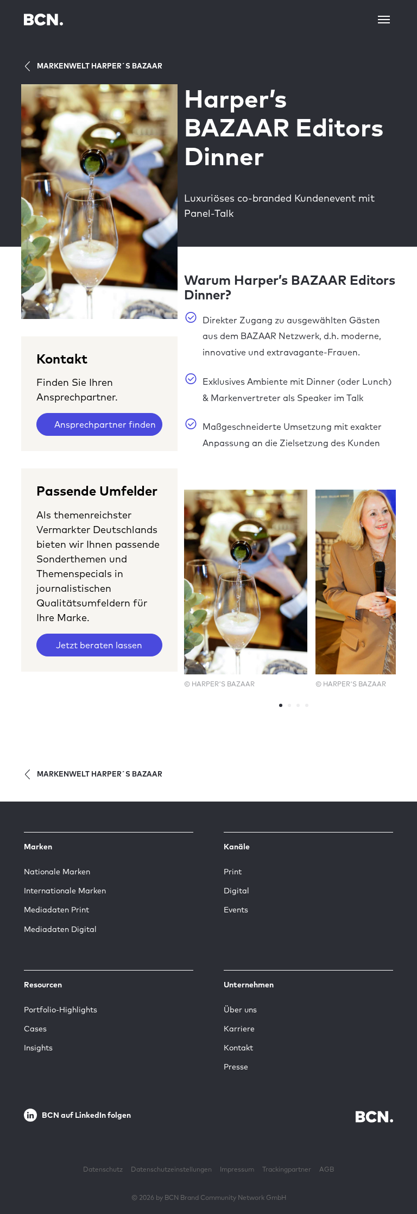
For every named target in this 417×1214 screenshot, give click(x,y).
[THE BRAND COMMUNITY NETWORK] (43, 19)
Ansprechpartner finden (105, 424)
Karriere (239, 1029)
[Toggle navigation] (384, 19)
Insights (38, 1048)
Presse (236, 1067)
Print (233, 872)
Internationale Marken (65, 891)
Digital (236, 891)
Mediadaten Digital (60, 929)
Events (236, 910)
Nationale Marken (57, 872)
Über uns (240, 1010)
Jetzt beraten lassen (99, 645)
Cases (35, 1029)
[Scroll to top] (391, 1172)
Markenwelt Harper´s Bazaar (99, 65)
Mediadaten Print (56, 910)
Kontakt (238, 1048)
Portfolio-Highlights (60, 1010)
